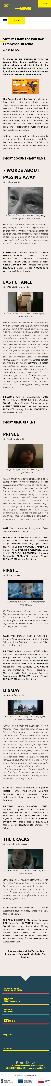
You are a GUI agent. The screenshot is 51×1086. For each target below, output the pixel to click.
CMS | (8, 1065)
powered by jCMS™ (37, 1068)
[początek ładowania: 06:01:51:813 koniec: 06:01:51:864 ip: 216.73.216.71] (17, 1062)
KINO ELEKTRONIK (9, 1020)
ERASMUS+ (22, 1068)
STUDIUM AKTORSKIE (8, 1010)
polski (17, 21)
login (44, 4)
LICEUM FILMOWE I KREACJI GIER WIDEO (13, 989)
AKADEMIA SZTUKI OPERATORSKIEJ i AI (12, 1000)
